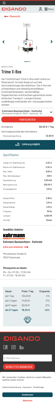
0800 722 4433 (19, 3)
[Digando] (13, 9)
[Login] (40, 9)
